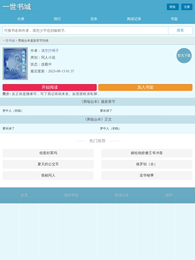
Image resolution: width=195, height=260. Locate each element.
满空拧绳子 (50, 51)
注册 (187, 7)
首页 (24, 195)
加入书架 (145, 87)
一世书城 (17, 7)
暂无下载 (184, 55)
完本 (94, 19)
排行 (57, 19)
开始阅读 (50, 87)
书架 (174, 19)
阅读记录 (134, 19)
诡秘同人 (48, 175)
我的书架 (71, 195)
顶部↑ (169, 195)
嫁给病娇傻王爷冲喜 (147, 153)
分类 (20, 19)
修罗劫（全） (146, 164)
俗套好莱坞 (48, 153)
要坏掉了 (106, 110)
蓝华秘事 (147, 175)
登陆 (172, 7)
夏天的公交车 (48, 164)
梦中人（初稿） (13, 110)
